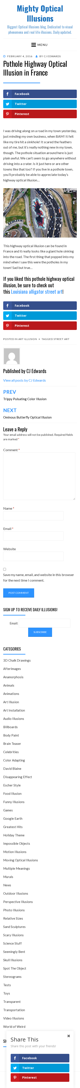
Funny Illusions (14, 802)
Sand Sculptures (14, 927)
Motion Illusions (14, 852)
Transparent (12, 1001)
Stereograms (12, 977)
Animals (8, 685)
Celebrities (11, 752)
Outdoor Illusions (15, 893)
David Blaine (12, 768)
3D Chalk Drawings (17, 660)
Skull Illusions (12, 960)
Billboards (10, 727)
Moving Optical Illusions (20, 860)
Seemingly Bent (14, 952)
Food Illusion (12, 793)
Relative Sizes (13, 918)
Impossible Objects (16, 843)
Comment (11, 450)
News (7, 885)
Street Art (62, 339)
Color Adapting (14, 760)
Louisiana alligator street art (37, 291)
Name (8, 508)
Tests (7, 985)
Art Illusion (27, 339)
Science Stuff (12, 943)
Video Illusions (13, 1018)
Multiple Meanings (16, 868)
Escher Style (12, 785)
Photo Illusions (14, 910)
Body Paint (11, 735)
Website (9, 549)
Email (8, 528)
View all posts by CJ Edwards (24, 380)
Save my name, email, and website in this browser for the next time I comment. (38, 577)
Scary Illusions (13, 935)
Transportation (14, 1010)
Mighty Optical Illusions (40, 13)
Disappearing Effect (17, 777)
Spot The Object (14, 968)
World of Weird (14, 1026)
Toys (6, 993)
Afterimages (12, 669)
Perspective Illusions (18, 902)
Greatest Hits (13, 827)
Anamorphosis (13, 677)
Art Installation (14, 710)
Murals (8, 877)
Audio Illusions (13, 718)
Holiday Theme (14, 835)
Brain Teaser (12, 743)
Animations (11, 694)
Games (8, 810)
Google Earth (12, 818)
